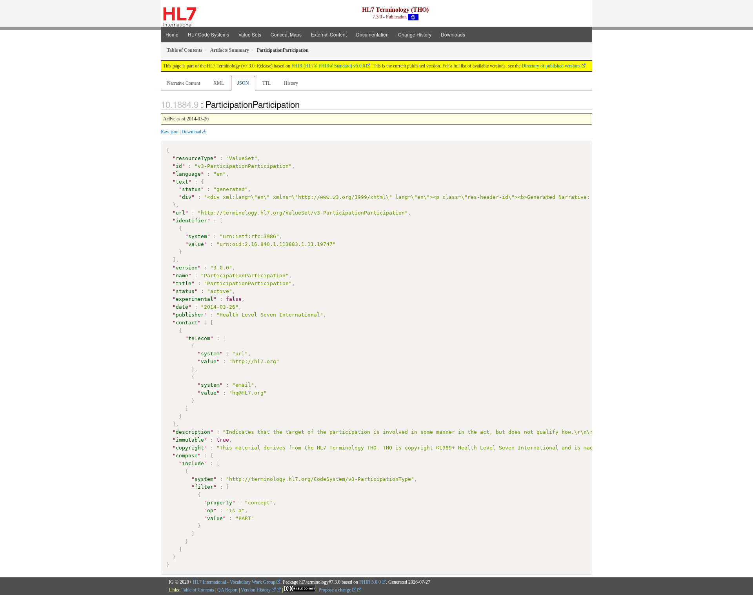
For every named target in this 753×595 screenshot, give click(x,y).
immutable (190, 440)
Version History (256, 590)
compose (187, 456)
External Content (329, 34)
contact (187, 323)
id (179, 166)
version (187, 268)
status (191, 189)
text (182, 182)
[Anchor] (304, 104)
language (188, 174)
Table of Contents (198, 590)
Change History (414, 34)
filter (204, 487)
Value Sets (249, 34)
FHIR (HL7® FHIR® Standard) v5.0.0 (328, 66)
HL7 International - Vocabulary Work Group (234, 582)
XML (218, 83)
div (186, 197)
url (180, 213)
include (193, 463)
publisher (190, 315)
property (219, 503)
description (193, 432)
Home (172, 34)
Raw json (169, 132)
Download (191, 132)
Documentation (372, 34)
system (197, 236)
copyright (190, 448)
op (210, 510)
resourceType (194, 158)
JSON (243, 83)
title (183, 283)
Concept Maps (286, 34)
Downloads (453, 34)
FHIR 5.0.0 (370, 582)
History (291, 83)
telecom (199, 338)
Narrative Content (183, 83)
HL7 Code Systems (208, 34)
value (196, 244)
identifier (191, 221)
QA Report (227, 590)
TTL (266, 83)
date (182, 307)
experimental (194, 299)
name (182, 275)
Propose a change (335, 590)
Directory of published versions (551, 66)
